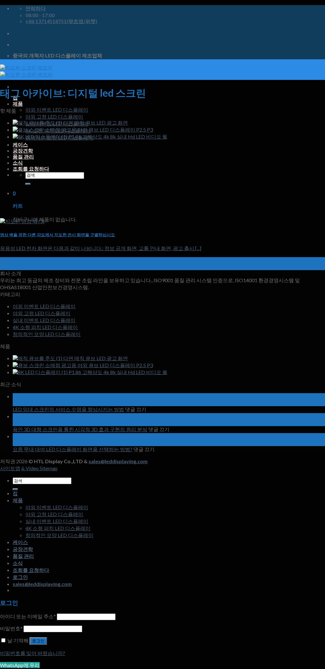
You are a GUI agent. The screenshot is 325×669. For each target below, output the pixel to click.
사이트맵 (10, 468)
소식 (18, 162)
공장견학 (23, 150)
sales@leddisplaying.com (118, 461)
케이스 (20, 144)
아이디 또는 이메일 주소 (28, 616)
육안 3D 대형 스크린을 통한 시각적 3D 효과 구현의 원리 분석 (80, 429)
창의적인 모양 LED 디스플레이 (47, 334)
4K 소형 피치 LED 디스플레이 (45, 327)
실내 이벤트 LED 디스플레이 (44, 320)
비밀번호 (11, 628)
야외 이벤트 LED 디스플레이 (56, 110)
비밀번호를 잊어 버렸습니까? (32, 653)
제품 (18, 104)
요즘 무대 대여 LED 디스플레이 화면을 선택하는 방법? (72, 449)
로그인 (38, 641)
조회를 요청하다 (31, 169)
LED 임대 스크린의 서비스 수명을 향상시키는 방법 (68, 409)
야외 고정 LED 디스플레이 (54, 117)
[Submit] (27, 184)
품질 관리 (23, 156)
